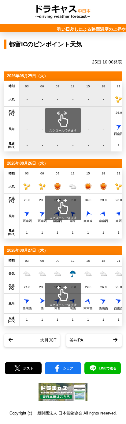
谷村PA (76, 340)
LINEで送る (108, 368)
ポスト (28, 368)
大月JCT (48, 340)
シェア (68, 368)
